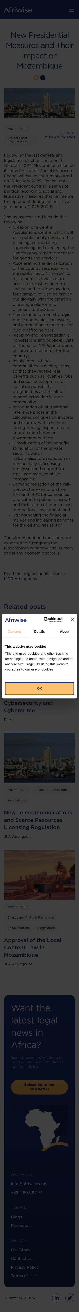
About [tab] (65, 631)
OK (39, 688)
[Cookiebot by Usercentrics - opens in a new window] (46, 620)
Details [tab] (39, 631)
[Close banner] (72, 619)
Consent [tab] (14, 631)
